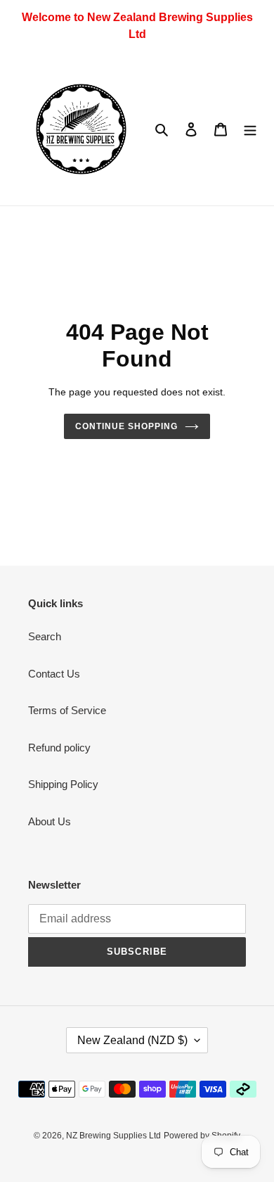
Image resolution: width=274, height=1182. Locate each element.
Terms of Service (67, 710)
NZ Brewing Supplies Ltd (113, 1135)
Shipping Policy (63, 784)
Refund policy (59, 748)
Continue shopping (126, 426)
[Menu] (250, 129)
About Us (49, 821)
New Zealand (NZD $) (132, 1040)
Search (44, 636)
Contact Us (54, 674)
